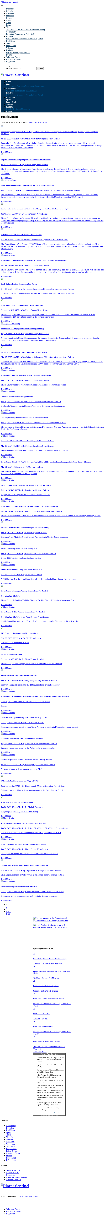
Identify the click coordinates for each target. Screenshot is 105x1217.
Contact (9, 20)
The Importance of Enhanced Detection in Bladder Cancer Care (50, 1071)
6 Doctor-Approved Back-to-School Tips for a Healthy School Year (49, 1104)
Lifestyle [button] (9, 36)
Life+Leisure (11, 39)
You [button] (7, 27)
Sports (8, 43)
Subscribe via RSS (34, 122)
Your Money (40, 29)
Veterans (9, 48)
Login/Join (10, 62)
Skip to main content (9, 2)
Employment (20, 34)
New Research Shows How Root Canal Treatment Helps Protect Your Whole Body (50, 1098)
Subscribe (10, 16)
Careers (9, 18)
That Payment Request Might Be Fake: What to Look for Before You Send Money (50, 1060)
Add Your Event (39, 1051)
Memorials (25, 52)
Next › (8, 911)
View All (37, 1049)
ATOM (44, 122)
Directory (10, 9)
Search (9, 68)
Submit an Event (13, 57)
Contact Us (10, 1175)
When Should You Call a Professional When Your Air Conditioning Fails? (50, 1091)
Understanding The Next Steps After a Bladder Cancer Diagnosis (50, 1086)
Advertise (10, 13)
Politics (34, 39)
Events (9, 55)
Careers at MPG (12, 1173)
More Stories (58, 1112)
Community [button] (11, 32)
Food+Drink (11, 46)
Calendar (9, 11)
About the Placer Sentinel (16, 1177)
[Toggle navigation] (2, 5)
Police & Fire (31, 34)
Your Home (30, 29)
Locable (20, 1196)
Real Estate (10, 41)
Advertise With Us (13, 1179)
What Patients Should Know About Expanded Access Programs (49, 1076)
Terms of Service (13, 1170)
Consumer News (24, 39)
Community (11, 1125)
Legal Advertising (13, 52)
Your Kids (20, 29)
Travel (40, 39)
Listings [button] (9, 50)
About (8, 22)
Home (8, 25)
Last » (8, 914)
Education (10, 34)
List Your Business (13, 59)
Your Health (11, 29)
